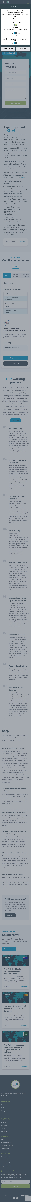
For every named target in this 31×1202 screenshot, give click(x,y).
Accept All (23, 48)
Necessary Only (8, 48)
